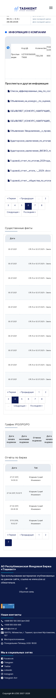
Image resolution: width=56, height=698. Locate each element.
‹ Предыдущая (26, 198)
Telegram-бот (10, 678)
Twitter (7, 666)
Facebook (9, 658)
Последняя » (29, 212)
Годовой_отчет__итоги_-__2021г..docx (30, 170)
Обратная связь (26, 592)
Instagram (8, 674)
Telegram (8, 662)
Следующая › (13, 212)
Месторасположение (14, 639)
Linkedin (8, 670)
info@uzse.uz (10, 628)
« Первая (11, 198)
